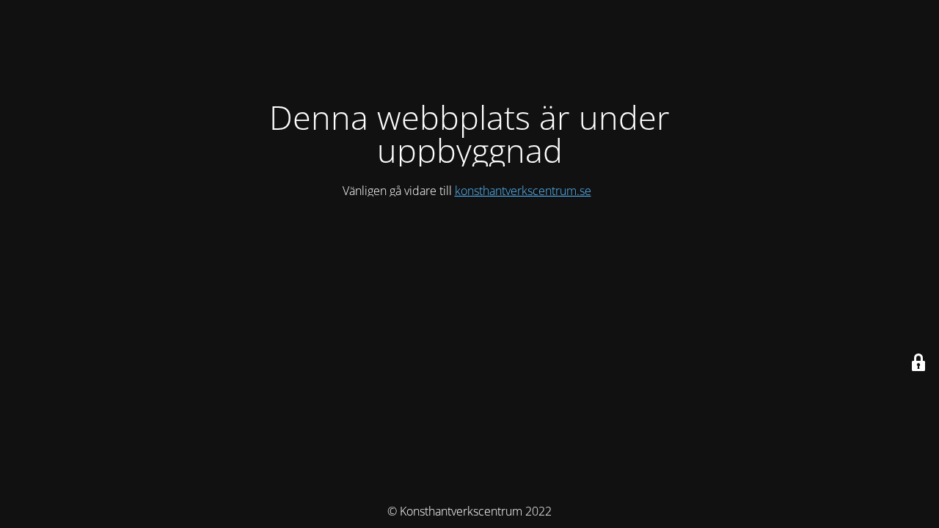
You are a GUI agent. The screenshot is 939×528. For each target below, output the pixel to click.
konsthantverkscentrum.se (523, 191)
